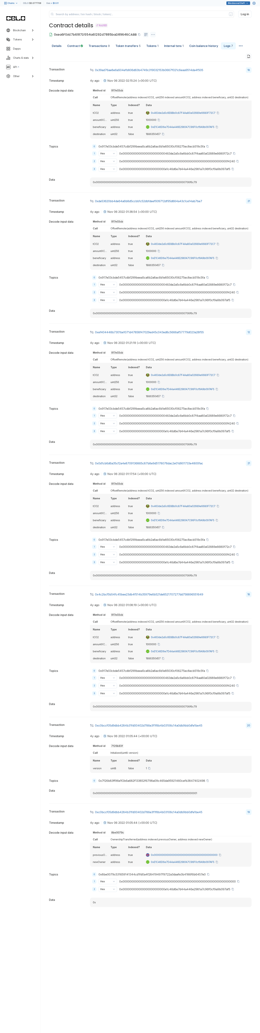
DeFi (236, 3)
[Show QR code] (146, 34)
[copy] (140, 34)
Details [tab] (57, 46)
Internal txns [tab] (174, 46)
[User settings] (254, 3)
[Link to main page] (15, 18)
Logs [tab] (228, 46)
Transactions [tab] (99, 46)
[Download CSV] (249, 56)
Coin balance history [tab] (203, 46)
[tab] (75, 45)
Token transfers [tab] (128, 46)
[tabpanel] (150, 481)
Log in (245, 14)
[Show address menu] (153, 34)
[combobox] (105, 80)
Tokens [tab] (152, 46)
